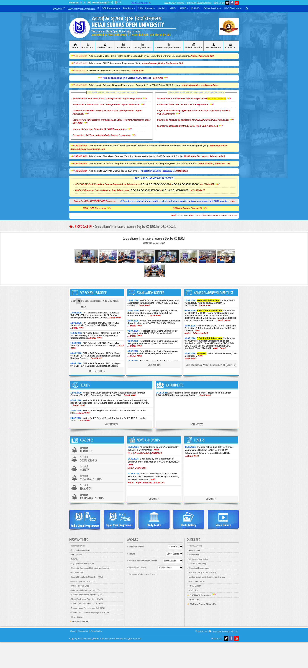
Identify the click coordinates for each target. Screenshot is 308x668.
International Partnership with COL (85, 590)
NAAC (162, 8)
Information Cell (77, 546)
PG (78, 301)
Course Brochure (79, 149)
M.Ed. (116, 301)
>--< (110, 2)
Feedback (129, 8)
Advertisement (149, 63)
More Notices (154, 364)
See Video (142, 78)
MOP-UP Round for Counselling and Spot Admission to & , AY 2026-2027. (140, 190)
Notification (137, 70)
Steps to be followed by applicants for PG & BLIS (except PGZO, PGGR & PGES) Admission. (193, 112)
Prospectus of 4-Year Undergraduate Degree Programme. (102, 135)
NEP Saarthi (193, 599)
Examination (193, 554)
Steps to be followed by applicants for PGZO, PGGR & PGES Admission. (193, 120)
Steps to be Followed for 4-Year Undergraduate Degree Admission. (106, 104)
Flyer (201, 163)
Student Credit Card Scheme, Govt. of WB (206, 577)
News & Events (195, 546)
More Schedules (97, 371)
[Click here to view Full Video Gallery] (223, 519)
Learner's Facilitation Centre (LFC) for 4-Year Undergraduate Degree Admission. (107, 112)
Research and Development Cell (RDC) (87, 608)
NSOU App (193, 590)
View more (154, 498)
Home (72, 631)
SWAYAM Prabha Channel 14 (82, 9)
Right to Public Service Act (82, 563)
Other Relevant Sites (79, 586)
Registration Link (174, 63)
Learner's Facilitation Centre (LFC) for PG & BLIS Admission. (188, 126)
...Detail (111, 317)
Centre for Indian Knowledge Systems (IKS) (89, 612)
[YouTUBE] (237, 3)
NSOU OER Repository (110, 208)
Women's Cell (76, 572)
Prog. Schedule (142, 453)
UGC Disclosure (233, 8)
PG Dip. (85, 301)
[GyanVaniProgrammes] (119, 519)
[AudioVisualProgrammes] (84, 519)
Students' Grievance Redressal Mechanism (89, 568)
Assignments (194, 550)
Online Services (212, 8)
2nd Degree (96, 301)
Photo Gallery (83, 226)
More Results (111, 424)
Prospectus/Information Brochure (143, 574)
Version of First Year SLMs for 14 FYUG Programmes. (100, 129)
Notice (194, 56)
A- (81, 2)
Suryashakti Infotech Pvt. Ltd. (225, 631)
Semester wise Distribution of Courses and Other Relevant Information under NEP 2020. (111, 121)
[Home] (79, 34)
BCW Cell (74, 559)
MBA (83, 307)
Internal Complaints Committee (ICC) (86, 577)
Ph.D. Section (76, 617)
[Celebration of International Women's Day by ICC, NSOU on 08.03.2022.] (87, 262)
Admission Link (206, 56)
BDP (73, 301)
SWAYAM (58, 9)
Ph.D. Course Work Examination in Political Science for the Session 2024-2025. (205, 215)
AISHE (183, 8)
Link (232, 201)
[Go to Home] (71, 226)
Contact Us (83, 631)
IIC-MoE (196, 8)
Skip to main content (174, 3)
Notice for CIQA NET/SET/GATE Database (92, 201)
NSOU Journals (146, 8)
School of (86, 449)
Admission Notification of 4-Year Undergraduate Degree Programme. (108, 98)
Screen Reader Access (200, 3)
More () (194, 364)
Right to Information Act (80, 550)
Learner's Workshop (197, 563)
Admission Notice (191, 85)
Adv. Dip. (107, 301)
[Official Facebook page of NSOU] (232, 3)
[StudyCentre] (154, 519)
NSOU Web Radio (196, 581)
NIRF (173, 8)
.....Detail (140, 305)
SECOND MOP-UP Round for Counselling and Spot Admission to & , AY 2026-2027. (145, 184)
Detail (131, 468)
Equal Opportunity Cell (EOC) (83, 581)
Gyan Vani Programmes (198, 568)
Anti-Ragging (76, 554)
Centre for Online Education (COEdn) (86, 603)
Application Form (209, 85)
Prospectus (203, 156)
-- (114, 2)
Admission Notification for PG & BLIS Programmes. (183, 104)
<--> (119, 2)
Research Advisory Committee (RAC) (87, 594)
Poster (131, 482)
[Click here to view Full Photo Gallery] (188, 519)
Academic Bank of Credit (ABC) (202, 572)
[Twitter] (227, 3)
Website (209, 163)
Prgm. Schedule (144, 482)
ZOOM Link (156, 453)
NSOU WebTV (194, 586)
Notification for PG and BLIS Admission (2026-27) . (192, 98)
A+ (88, 2)
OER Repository (111, 8)
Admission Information (198, 559)
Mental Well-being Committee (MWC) (86, 599)
